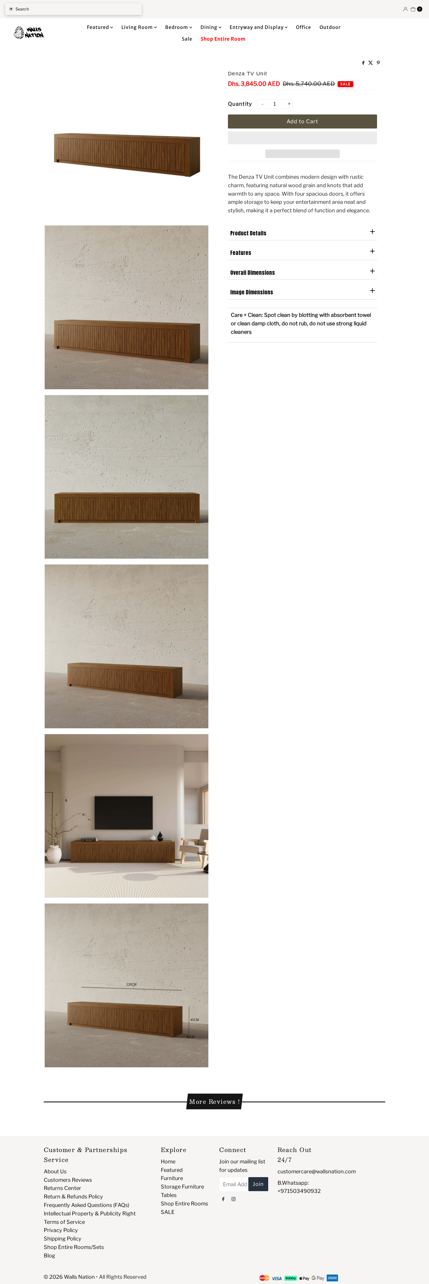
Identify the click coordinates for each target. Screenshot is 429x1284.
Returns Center (62, 1188)
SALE (168, 1212)
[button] (302, 137)
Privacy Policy (61, 1230)
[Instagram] (233, 1199)
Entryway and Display (257, 27)
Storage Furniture (182, 1187)
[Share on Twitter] (371, 63)
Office (303, 27)
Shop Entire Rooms (184, 1203)
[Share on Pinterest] (378, 63)
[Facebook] (223, 1199)
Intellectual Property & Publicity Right (90, 1213)
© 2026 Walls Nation (69, 1277)
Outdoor (330, 27)
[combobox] (73, 9)
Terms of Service (64, 1222)
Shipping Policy (62, 1239)
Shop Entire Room (223, 39)
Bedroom (177, 27)
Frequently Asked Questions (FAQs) (86, 1205)
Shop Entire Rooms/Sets (74, 1247)
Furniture (172, 1178)
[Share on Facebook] (363, 63)
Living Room (137, 27)
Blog (49, 1255)
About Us (55, 1171)
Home (168, 1161)
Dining (209, 27)
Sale (187, 39)
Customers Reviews (68, 1180)
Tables (169, 1195)
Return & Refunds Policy (73, 1196)
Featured (98, 27)
